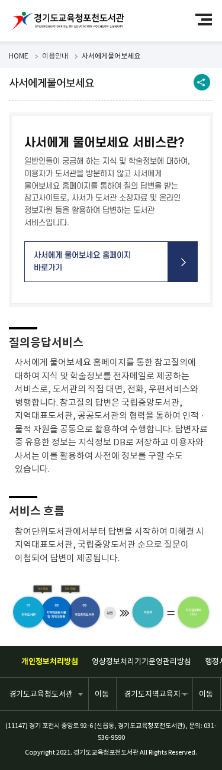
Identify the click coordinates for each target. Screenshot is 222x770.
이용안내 (55, 55)
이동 (102, 694)
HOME (18, 55)
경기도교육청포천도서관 (68, 21)
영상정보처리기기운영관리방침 (141, 661)
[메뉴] (208, 19)
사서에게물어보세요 (111, 55)
